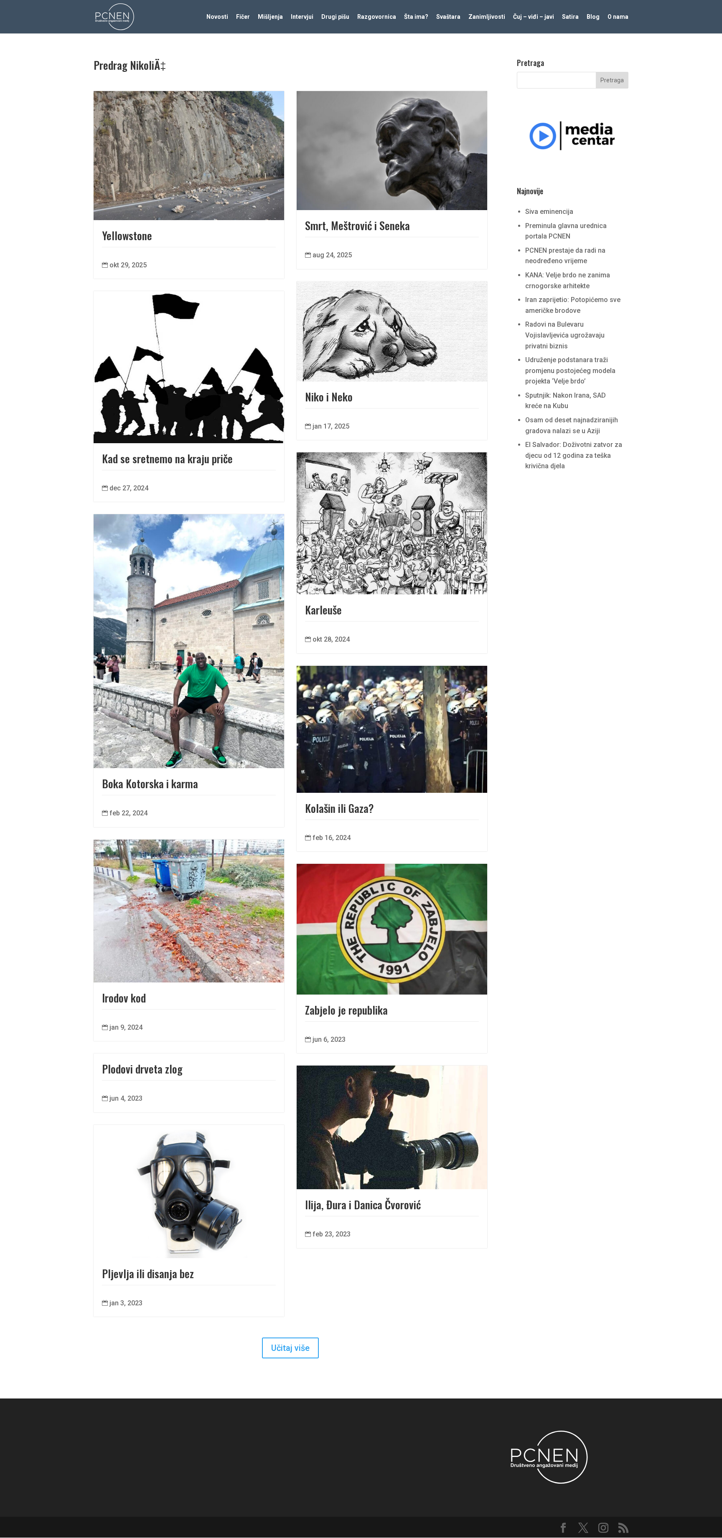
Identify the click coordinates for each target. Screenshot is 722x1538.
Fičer (243, 17)
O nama (618, 17)
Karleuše (323, 609)
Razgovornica (376, 17)
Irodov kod (124, 998)
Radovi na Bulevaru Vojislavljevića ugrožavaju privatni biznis (565, 335)
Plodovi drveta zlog (142, 1069)
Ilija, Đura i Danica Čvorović (363, 1204)
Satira (570, 17)
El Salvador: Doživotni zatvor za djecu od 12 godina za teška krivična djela (573, 455)
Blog (593, 17)
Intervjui (302, 17)
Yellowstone (127, 235)
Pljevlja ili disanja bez (148, 1273)
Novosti (217, 17)
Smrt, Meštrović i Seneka (357, 225)
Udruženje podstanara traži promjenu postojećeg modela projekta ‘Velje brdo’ (570, 370)
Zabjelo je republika (346, 1010)
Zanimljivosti (486, 17)
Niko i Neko (329, 396)
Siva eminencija (549, 212)
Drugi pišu (335, 17)
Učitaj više (290, 1348)
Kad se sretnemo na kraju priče (167, 458)
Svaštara (448, 17)
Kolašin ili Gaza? (339, 808)
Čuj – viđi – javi (533, 17)
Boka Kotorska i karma (150, 783)
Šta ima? (416, 17)
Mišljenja (270, 17)
